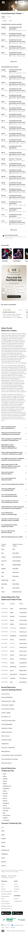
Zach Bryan (16, 572)
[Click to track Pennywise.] (10, 250)
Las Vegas (12, 678)
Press (2, 898)
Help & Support (5, 901)
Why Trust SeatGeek (6, 891)
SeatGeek (4, 876)
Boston (12, 639)
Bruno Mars (16, 553)
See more (19, 317)
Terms (2, 927)
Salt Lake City (13, 674)
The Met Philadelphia (6, 724)
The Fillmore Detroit (6, 739)
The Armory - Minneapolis (8, 747)
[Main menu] (26, 2)
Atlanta (12, 620)
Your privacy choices (18, 925)
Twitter (16, 884)
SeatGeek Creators (6, 908)
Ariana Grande (17, 560)
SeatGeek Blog (5, 896)
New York (5, 793)
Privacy (7, 927)
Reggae (3, 568)
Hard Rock (4, 584)
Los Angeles (6, 820)
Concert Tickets (12, 876)
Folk (2, 576)
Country (3, 557)
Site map (12, 927)
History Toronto (23, 651)
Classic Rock (4, 580)
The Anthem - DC (5, 716)
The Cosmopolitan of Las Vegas (9, 759)
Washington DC (7, 786)
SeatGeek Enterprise (6, 906)
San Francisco (6, 815)
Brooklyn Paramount (6, 732)
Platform (16, 898)
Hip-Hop (3, 560)
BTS (14, 549)
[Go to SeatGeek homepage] (3, 2)
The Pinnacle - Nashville (7, 705)
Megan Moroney (17, 591)
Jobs (2, 886)
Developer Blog (18, 901)
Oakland (5, 817)
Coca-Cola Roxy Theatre (7, 708)
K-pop (3, 591)
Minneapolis (13, 666)
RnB (2, 564)
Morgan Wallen (17, 564)
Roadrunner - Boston (6, 728)
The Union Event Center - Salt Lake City (11, 755)
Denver (12, 670)
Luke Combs (16, 587)
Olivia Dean (16, 576)
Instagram (16, 889)
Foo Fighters (16, 584)
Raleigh (12, 624)
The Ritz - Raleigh (6, 712)
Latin (2, 572)
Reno (11, 682)
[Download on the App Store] (6, 913)
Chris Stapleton (17, 557)
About (3, 884)
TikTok (15, 891)
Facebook (16, 886)
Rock (2, 549)
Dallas (11, 612)
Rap (2, 587)
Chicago (12, 662)
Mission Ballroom (23, 670)
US (20, 24)
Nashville (12, 616)
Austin (11, 608)
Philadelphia (13, 635)
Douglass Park (23, 662)
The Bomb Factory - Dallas (8, 701)
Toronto (12, 651)
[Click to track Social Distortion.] (23, 13)
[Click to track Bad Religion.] (21, 250)
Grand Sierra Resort (6, 763)
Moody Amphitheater (6, 697)
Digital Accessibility (6, 894)
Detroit (12, 658)
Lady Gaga (15, 568)
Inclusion (3, 889)
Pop (2, 553)
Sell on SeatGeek (5, 903)
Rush (14, 580)
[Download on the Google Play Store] (17, 913)
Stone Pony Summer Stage (8, 720)
